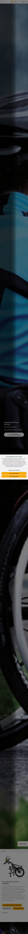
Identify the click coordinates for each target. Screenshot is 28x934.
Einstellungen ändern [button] (14, 470)
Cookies (15, 458)
